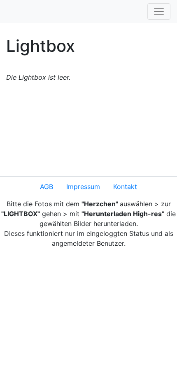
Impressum (83, 186)
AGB (46, 186)
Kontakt (125, 186)
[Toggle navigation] (158, 11)
